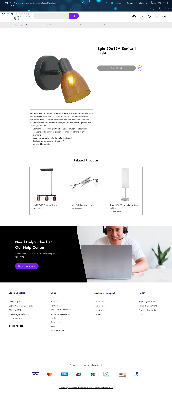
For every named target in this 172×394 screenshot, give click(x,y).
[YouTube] (21, 325)
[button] (164, 16)
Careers (97, 314)
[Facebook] (9, 325)
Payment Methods (147, 310)
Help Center (99, 305)
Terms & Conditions (148, 305)
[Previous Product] (25, 191)
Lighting (54, 305)
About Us (98, 310)
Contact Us (99, 301)
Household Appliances (61, 309)
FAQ (141, 314)
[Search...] (74, 16)
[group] (86, 191)
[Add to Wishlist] (139, 68)
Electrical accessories (60, 314)
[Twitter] (17, 325)
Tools (53, 318)
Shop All (54, 301)
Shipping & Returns (147, 301)
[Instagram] (13, 325)
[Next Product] (146, 191)
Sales (53, 326)
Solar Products (57, 330)
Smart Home (56, 322)
